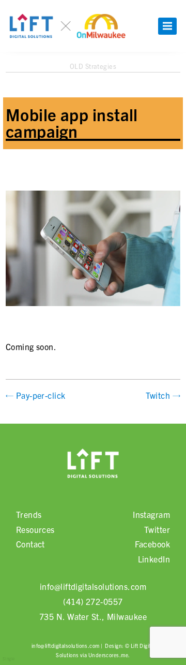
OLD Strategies (93, 66)
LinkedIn (154, 559)
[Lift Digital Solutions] (93, 465)
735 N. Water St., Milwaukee (93, 616)
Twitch (158, 395)
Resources (35, 529)
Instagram (151, 514)
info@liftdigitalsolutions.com (93, 586)
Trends (29, 514)
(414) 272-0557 (92, 601)
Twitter (157, 529)
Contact (30, 544)
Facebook (153, 544)
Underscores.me (108, 655)
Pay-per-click (41, 395)
